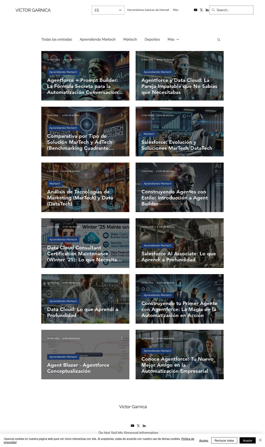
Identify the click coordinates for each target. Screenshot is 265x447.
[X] (201, 10)
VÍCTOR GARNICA (33, 10)
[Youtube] (195, 10)
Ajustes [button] (203, 440)
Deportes (152, 39)
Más (171, 39)
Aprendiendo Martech (98, 39)
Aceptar (247, 440)
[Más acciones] (123, 59)
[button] (219, 40)
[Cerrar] (260, 440)
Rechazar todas (224, 440)
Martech (130, 39)
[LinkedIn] (207, 10)
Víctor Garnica (133, 406)
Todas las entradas (56, 39)
